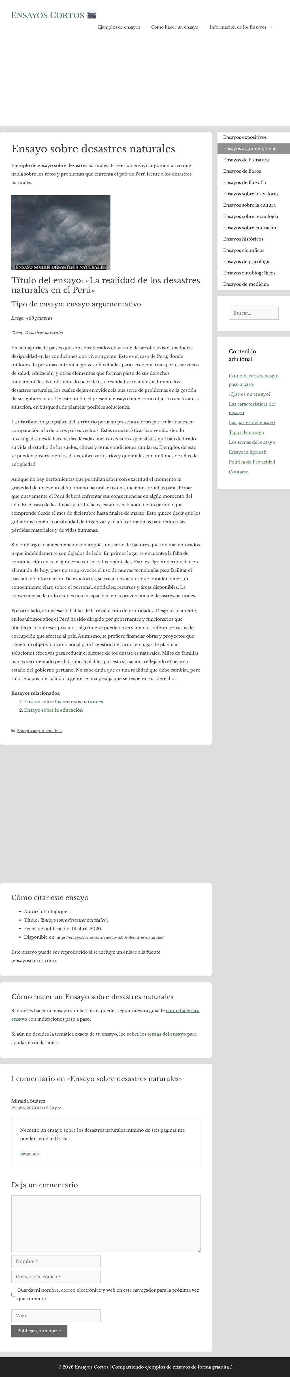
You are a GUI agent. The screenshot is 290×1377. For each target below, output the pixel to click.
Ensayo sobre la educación (53, 710)
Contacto (239, 472)
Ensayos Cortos (91, 1367)
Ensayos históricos (243, 239)
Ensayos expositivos (245, 137)
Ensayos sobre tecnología (250, 216)
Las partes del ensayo (252, 422)
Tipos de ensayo (246, 432)
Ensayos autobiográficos (249, 273)
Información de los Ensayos (238, 27)
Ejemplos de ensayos (119, 27)
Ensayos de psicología (246, 261)
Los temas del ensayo (252, 442)
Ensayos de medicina (246, 284)
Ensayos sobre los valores (250, 193)
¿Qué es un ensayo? (249, 394)
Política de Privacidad (252, 462)
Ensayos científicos (243, 250)
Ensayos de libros (242, 171)
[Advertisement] (145, 83)
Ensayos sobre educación (250, 227)
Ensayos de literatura (246, 160)
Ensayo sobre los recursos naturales (63, 701)
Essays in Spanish (247, 452)
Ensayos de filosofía (244, 182)
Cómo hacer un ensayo (174, 27)
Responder (30, 1153)
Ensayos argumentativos (39, 731)
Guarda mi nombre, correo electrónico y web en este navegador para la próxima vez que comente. (108, 1294)
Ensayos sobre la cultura (249, 205)
